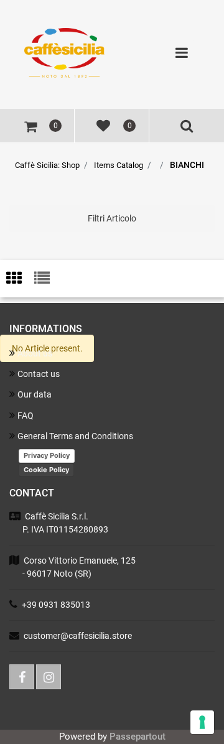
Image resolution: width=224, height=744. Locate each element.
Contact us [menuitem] (38, 374)
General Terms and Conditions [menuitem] (75, 436)
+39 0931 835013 (56, 605)
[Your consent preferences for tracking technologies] (202, 722)
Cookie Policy (46, 469)
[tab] (20, 279)
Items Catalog (118, 165)
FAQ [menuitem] (25, 416)
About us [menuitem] (34, 353)
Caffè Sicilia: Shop (47, 165)
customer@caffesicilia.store (78, 636)
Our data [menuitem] (34, 394)
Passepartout (138, 736)
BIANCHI (187, 165)
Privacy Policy (47, 455)
